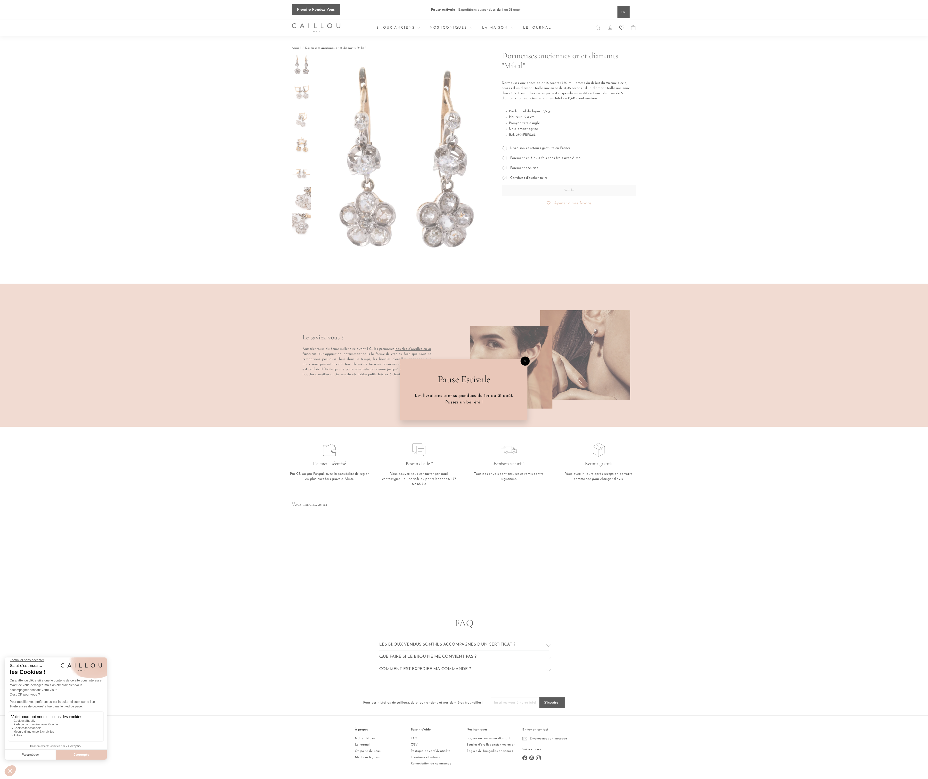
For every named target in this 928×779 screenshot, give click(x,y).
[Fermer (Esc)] (525, 361)
